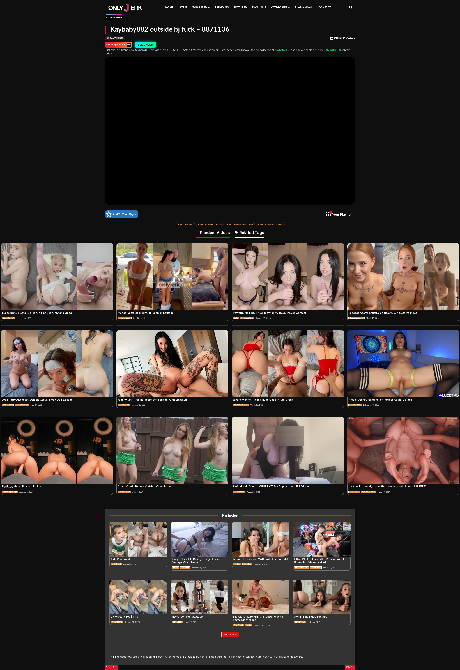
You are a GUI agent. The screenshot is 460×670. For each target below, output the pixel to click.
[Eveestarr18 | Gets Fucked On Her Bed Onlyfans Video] (57, 276)
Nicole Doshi (355, 405)
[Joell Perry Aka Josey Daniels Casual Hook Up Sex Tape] (57, 363)
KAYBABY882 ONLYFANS (240, 224)
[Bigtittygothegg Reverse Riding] (57, 450)
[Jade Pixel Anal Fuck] (138, 539)
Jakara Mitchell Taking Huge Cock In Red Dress (263, 399)
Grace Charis (124, 492)
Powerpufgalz (247, 318)
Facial (175, 568)
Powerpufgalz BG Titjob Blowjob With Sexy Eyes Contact (269, 312)
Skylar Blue (300, 622)
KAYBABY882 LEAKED (210, 224)
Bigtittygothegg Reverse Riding (21, 486)
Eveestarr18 (8, 318)
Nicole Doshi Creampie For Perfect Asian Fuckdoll (380, 399)
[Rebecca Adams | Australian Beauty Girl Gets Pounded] (403, 276)
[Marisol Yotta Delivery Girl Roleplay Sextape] (172, 276)
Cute (236, 318)
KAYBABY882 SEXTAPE (270, 224)
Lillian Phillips (301, 568)
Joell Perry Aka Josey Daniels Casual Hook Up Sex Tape (37, 399)
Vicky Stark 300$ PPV (124, 616)
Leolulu (237, 564)
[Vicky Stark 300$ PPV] (138, 597)
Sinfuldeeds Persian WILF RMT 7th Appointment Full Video (271, 486)
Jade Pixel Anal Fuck (123, 559)
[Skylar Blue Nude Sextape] (322, 597)
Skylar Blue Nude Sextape (310, 616)
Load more (228, 634)
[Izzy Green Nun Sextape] (199, 597)
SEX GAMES (145, 44)
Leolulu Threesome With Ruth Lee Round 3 (260, 559)
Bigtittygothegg (10, 492)
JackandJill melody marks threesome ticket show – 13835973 (387, 486)
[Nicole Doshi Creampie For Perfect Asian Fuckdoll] (403, 363)
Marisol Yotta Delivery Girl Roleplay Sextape (146, 312)
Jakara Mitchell (241, 405)
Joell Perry (8, 405)
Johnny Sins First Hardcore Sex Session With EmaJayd (152, 399)
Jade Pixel (116, 564)
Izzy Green (177, 622)
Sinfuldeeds (239, 492)
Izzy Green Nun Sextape (187, 616)
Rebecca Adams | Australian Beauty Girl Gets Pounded (382, 312)
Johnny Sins (124, 405)
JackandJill (354, 492)
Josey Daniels (22, 405)
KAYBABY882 (185, 224)
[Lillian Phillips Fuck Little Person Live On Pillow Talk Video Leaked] (322, 539)
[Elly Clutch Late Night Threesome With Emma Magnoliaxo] (260, 597)
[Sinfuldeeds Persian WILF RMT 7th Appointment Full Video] (288, 450)
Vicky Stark (117, 622)
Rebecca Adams (356, 318)
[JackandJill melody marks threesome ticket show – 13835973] (403, 450)
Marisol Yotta (124, 318)
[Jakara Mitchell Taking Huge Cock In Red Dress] (288, 363)
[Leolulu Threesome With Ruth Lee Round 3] (260, 539)
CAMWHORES (115, 38)
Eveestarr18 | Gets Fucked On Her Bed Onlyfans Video (37, 312)
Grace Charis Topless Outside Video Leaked (145, 486)
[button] (350, 7)
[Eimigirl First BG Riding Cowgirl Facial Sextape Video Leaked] (199, 539)
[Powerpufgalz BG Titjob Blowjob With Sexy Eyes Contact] (288, 276)
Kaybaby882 (282, 49)
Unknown (185, 568)
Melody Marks (368, 492)
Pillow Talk (316, 568)
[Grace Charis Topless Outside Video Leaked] (172, 450)
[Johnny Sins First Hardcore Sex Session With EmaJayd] (172, 363)
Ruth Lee (247, 564)
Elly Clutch (238, 625)
